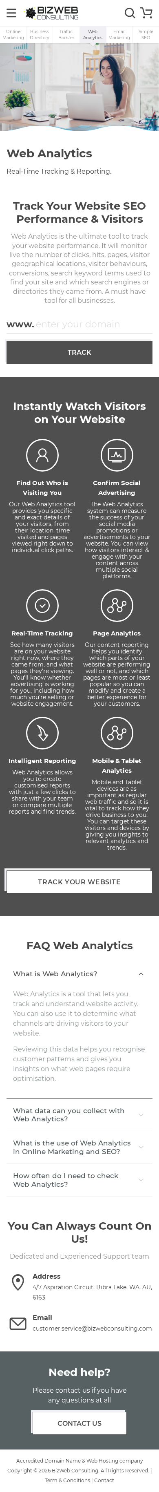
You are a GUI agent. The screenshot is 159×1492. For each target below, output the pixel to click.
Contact (104, 1480)
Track (79, 352)
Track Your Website (79, 882)
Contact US (79, 1423)
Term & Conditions (67, 1480)
